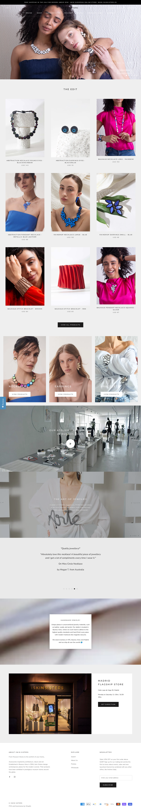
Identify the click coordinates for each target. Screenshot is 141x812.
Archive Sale (53, 13)
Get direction (108, 704)
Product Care (95, 13)
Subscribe (108, 785)
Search (121, 8)
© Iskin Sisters (15, 803)
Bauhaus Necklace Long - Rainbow (116, 159)
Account (111, 8)
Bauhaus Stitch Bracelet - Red (70, 309)
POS (10, 806)
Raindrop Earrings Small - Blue (116, 235)
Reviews (68, 13)
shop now (125, 69)
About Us (74, 760)
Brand (29, 13)
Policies (73, 764)
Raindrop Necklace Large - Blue (70, 235)
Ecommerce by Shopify (23, 806)
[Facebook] (9, 777)
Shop (39, 13)
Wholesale (74, 768)
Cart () (131, 8)
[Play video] (70, 443)
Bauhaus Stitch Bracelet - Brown (25, 309)
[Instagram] (14, 777)
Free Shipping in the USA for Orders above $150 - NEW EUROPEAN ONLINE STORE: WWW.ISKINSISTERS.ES (70, 2)
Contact (111, 13)
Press (80, 13)
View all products (70, 325)
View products (19, 394)
